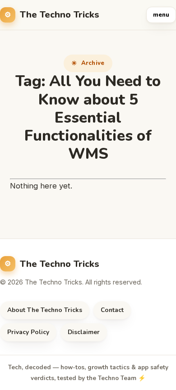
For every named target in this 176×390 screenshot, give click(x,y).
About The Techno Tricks (44, 310)
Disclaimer (84, 332)
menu (161, 15)
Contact (112, 310)
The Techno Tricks (59, 15)
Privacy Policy (28, 332)
